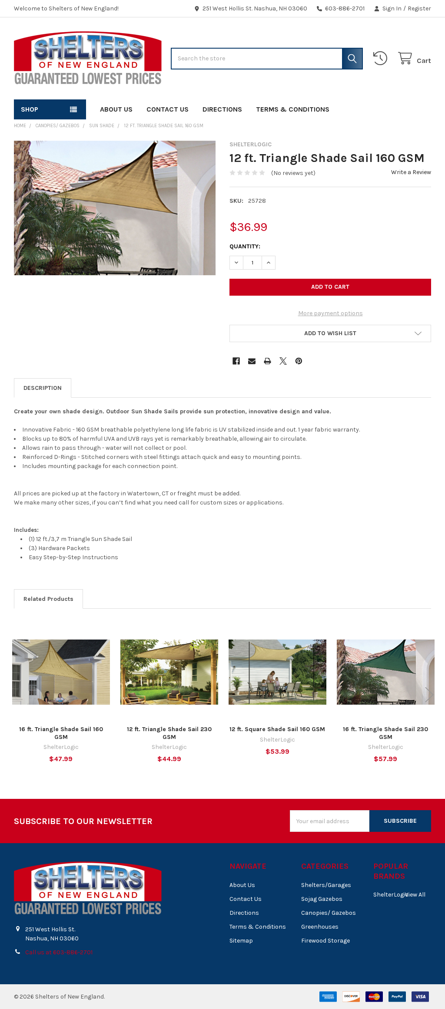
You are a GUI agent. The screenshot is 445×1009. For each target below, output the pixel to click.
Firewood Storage (325, 940)
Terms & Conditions (292, 109)
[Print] (267, 361)
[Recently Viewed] (382, 58)
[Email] (252, 361)
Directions (222, 109)
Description (42, 388)
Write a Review (411, 172)
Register (419, 8)
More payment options (330, 313)
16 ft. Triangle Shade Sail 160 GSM (61, 733)
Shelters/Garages (326, 885)
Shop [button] (29, 109)
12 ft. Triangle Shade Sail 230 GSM (169, 733)
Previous (15, 695)
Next (429, 695)
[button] (330, 333)
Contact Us (167, 109)
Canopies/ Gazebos (328, 913)
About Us (116, 109)
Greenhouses (320, 926)
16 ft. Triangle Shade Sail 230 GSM (385, 733)
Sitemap (241, 940)
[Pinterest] (299, 361)
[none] (115, 208)
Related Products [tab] (48, 599)
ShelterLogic (390, 894)
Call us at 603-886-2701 (59, 952)
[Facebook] (236, 361)
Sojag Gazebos (321, 899)
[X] (283, 361)
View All (415, 894)
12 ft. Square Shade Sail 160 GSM (277, 729)
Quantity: (244, 246)
